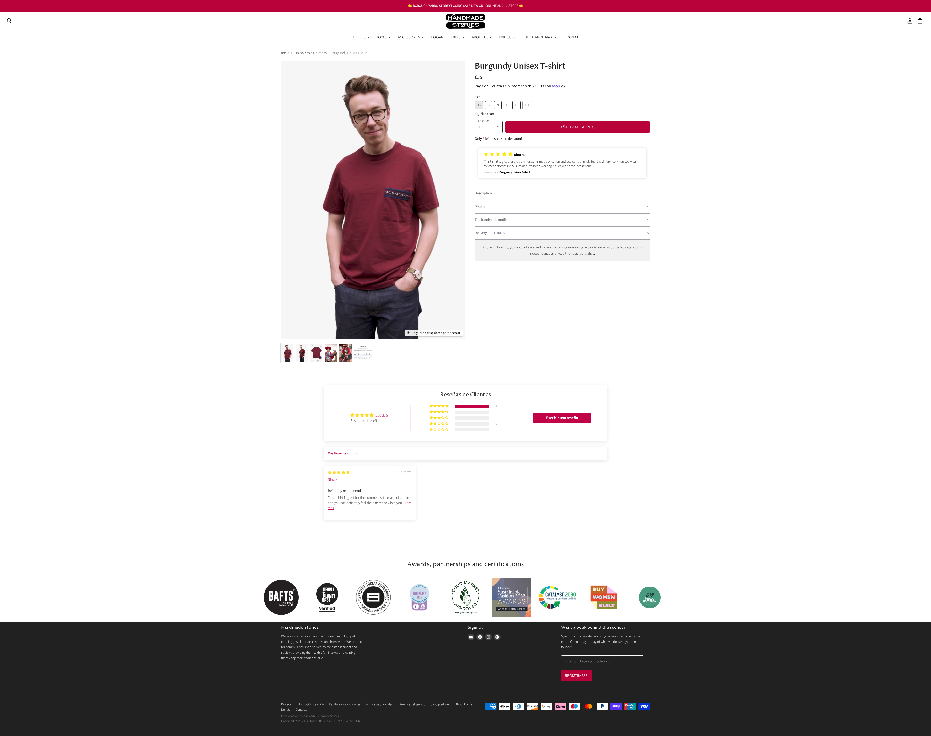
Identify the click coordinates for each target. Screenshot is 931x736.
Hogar (437, 37)
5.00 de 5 (381, 415)
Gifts (456, 37)
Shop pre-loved (440, 704)
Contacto (301, 709)
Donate (574, 37)
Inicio (285, 53)
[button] (484, 114)
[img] (339, 472)
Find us (505, 37)
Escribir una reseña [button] (562, 418)
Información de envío (310, 704)
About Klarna (464, 704)
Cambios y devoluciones (344, 704)
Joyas (382, 37)
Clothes (359, 37)
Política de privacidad (379, 704)
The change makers (540, 37)
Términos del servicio (411, 704)
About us (480, 37)
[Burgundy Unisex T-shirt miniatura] (287, 353)
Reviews (286, 704)
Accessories (409, 37)
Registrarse (576, 675)
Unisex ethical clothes (311, 53)
